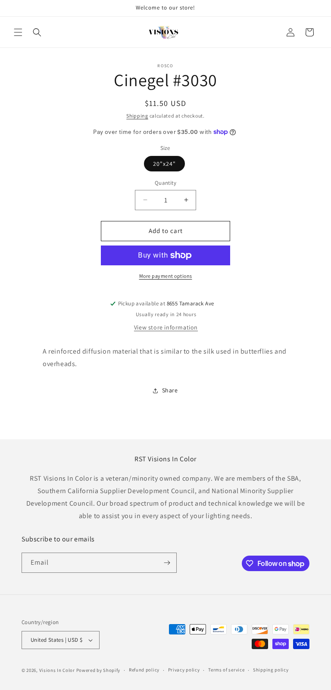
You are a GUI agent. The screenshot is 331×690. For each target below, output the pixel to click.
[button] (18, 32)
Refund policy (144, 670)
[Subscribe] (166, 563)
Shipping (137, 115)
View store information (166, 327)
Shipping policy (271, 670)
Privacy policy (184, 670)
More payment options (165, 276)
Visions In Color (57, 670)
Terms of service (226, 670)
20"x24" (164, 164)
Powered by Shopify (98, 670)
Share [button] (170, 390)
